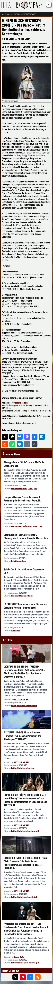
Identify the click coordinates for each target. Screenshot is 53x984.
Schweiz (30, 488)
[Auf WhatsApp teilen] (12, 444)
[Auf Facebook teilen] (34, 437)
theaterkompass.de (29, 423)
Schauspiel (24, 595)
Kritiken (20, 705)
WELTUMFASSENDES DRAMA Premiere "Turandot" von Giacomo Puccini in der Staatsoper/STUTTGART (22, 736)
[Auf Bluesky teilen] (20, 437)
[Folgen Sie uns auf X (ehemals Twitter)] (15, 977)
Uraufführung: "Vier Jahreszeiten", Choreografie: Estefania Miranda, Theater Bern (26, 536)
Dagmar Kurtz (19, 957)
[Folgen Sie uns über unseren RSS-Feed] (38, 977)
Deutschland (16, 402)
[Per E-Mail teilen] (27, 444)
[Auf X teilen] (5, 437)
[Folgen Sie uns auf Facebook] (30, 977)
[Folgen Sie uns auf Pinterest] (23, 977)
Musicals (34, 897)
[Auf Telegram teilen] (20, 444)
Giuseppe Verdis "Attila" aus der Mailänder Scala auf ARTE (24, 463)
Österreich (23, 488)
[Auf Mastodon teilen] (27, 437)
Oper (33, 768)
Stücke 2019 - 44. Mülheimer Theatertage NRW (24, 571)
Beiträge (9, 14)
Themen (25, 402)
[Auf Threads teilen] (12, 437)
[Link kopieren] (34, 444)
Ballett (13, 561)
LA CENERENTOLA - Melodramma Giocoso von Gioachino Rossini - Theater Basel (25, 605)
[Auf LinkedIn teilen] (42, 437)
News (35, 488)
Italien (22, 526)
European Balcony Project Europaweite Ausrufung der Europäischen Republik (22, 498)
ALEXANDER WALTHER (21, 699)
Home (3, 14)
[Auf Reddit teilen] (5, 444)
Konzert (14, 705)
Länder (25, 705)
